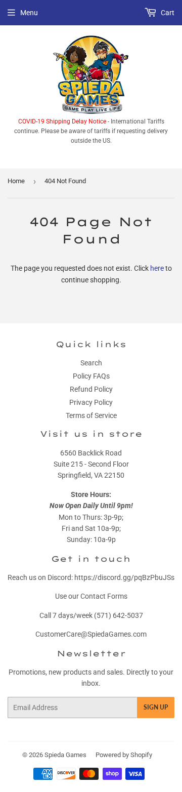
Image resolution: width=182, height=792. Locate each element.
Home (16, 181)
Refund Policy (91, 389)
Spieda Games (65, 755)
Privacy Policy (91, 402)
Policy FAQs (91, 376)
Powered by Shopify (124, 755)
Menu (29, 13)
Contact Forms (103, 596)
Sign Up (156, 707)
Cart (166, 13)
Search (91, 363)
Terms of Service (91, 415)
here (157, 268)
